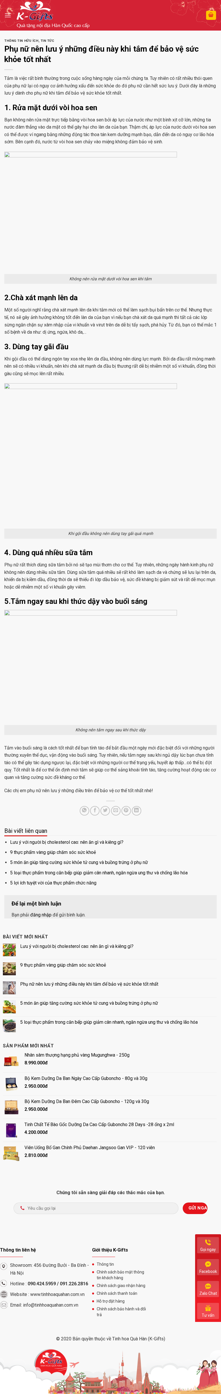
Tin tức (47, 41)
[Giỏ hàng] (211, 15)
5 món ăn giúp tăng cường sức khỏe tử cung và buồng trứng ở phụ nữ (79, 862)
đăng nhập (41, 915)
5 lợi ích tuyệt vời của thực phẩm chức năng (53, 883)
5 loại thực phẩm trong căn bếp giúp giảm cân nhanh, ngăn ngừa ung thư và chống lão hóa (99, 873)
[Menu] (7, 15)
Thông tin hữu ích (21, 41)
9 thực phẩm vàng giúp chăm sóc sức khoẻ (53, 852)
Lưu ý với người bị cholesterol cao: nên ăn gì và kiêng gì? (66, 842)
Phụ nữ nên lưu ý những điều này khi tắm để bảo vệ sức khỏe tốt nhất (89, 984)
